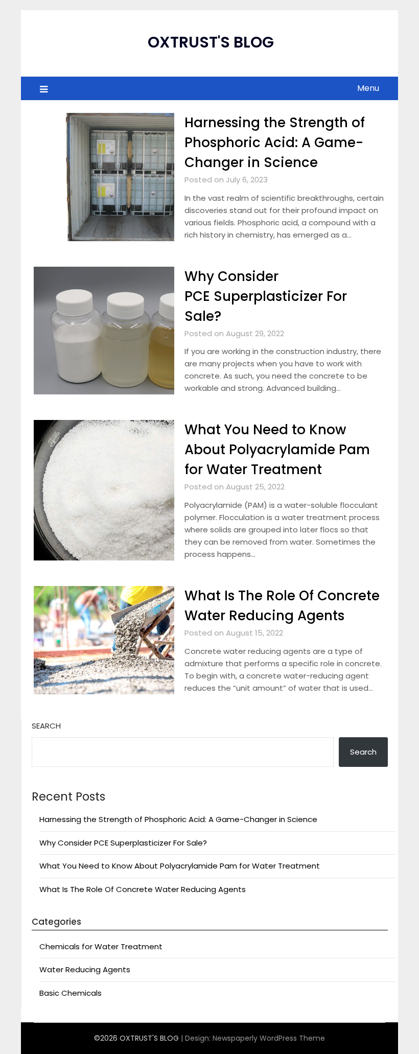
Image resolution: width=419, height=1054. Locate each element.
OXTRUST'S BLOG (211, 42)
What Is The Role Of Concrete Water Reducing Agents (142, 889)
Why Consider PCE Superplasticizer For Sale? (265, 296)
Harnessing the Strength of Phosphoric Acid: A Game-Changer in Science (274, 142)
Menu (368, 88)
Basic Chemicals (70, 993)
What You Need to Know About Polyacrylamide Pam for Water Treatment (277, 449)
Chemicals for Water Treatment (100, 946)
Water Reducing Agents (84, 969)
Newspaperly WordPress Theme (269, 1038)
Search (46, 725)
